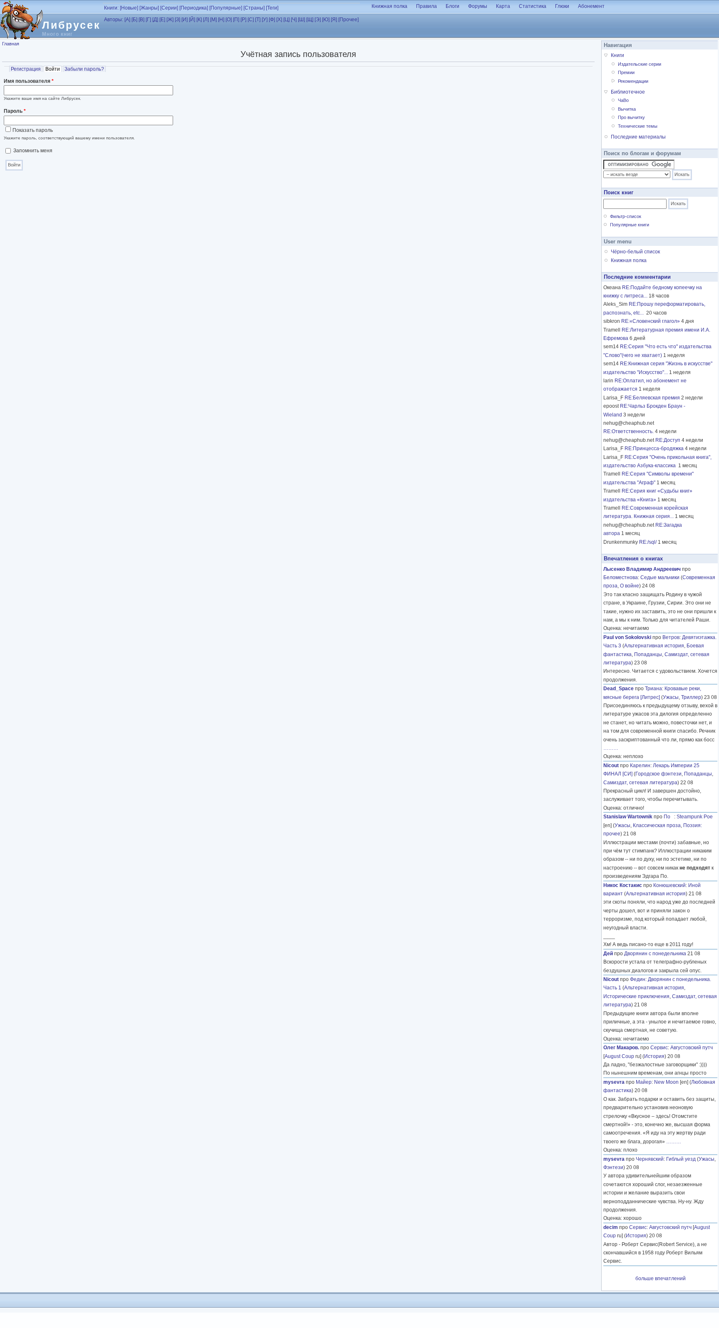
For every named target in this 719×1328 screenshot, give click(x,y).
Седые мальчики (659, 577)
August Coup (619, 1056)
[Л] (206, 19)
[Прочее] (348, 19)
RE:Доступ (667, 440)
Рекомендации (633, 81)
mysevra (614, 1082)
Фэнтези (613, 1167)
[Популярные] (225, 8)
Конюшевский (669, 885)
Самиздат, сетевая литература (640, 782)
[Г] (148, 19)
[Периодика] (193, 8)
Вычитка (627, 109)
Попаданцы (648, 654)
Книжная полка (389, 6)
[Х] (279, 19)
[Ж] (170, 19)
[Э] (318, 19)
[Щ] (309, 19)
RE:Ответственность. (628, 431)
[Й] (192, 19)
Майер (644, 1082)
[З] (177, 19)
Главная (10, 43)
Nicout (611, 765)
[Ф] (272, 19)
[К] (199, 19)
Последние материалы (638, 137)
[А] (127, 19)
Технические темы (637, 126)
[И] (184, 19)
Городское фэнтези (658, 774)
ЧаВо (623, 100)
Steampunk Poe (695, 817)
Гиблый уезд (681, 1159)
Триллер (691, 697)
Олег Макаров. (621, 1048)
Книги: (111, 8)
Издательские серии (639, 64)
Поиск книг (618, 192)
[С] (251, 19)
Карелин (640, 765)
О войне (629, 586)
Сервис (659, 1048)
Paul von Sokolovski (627, 637)
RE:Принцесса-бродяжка (654, 448)
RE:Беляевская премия (652, 398)
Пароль (15, 111)
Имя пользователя (29, 81)
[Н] (221, 19)
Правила (426, 6)
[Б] (134, 19)
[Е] (162, 19)
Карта (503, 6)
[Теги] (272, 8)
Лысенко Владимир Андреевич (642, 569)
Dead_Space (618, 688)
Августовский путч (691, 1048)
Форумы (477, 6)
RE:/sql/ (648, 542)
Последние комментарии (637, 277)
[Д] (155, 19)
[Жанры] (149, 8)
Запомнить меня (32, 151)
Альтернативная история (654, 646)
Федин (637, 979)
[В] (141, 19)
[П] (236, 19)
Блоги (452, 6)
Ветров (670, 637)
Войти (53, 69)
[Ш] (301, 19)
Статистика (532, 6)
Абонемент (591, 6)
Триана (653, 688)
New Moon (666, 1082)
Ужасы (671, 697)
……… (610, 748)
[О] (229, 19)
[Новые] (129, 8)
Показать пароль (32, 130)
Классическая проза (657, 825)
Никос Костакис (622, 885)
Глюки (562, 6)
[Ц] (286, 19)
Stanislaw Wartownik (627, 817)
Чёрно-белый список (635, 252)
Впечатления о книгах (633, 558)
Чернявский (650, 1159)
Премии (626, 72)
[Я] (334, 19)
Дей (608, 953)
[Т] (257, 19)
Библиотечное (628, 92)
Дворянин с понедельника (655, 953)
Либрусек (71, 25)
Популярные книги (629, 224)
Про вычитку (631, 117)
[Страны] (254, 8)
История (654, 1056)
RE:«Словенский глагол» (650, 321)
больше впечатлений (660, 1278)
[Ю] (326, 19)
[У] (265, 19)
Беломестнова (620, 577)
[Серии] (169, 8)
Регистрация (26, 69)
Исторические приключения (636, 996)
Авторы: (113, 19)
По (669, 817)
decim (610, 1227)
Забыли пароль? (84, 69)
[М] (213, 19)
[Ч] (294, 19)
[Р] (243, 19)
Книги (617, 55)
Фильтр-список (625, 216)
